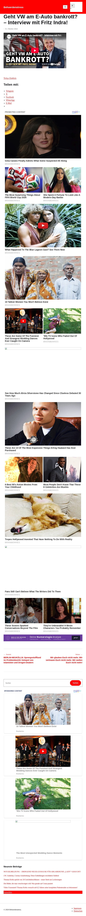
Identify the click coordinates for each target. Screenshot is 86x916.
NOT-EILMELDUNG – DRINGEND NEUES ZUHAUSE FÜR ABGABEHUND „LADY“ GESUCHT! (42, 872)
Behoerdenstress (13, 7)
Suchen (75, 683)
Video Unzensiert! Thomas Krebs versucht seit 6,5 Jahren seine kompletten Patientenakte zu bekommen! (40, 887)
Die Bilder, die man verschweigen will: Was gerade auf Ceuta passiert (28, 884)
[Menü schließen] (72, 6)
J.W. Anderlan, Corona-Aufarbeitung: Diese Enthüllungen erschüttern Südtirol (31, 876)
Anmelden (8, 892)
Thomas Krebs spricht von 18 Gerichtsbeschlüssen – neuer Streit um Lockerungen (33, 880)
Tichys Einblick (10, 78)
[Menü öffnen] (65, 7)
